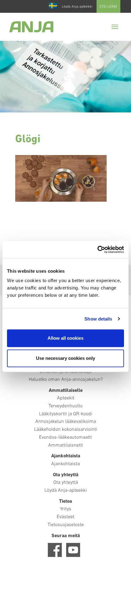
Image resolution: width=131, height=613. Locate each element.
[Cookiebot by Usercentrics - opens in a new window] (97, 249)
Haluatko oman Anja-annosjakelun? (66, 379)
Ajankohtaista (65, 464)
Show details (98, 318)
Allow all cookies (65, 338)
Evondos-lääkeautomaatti (65, 437)
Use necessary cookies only (65, 358)
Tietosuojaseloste (66, 525)
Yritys (65, 509)
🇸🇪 (53, 6)
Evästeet (65, 517)
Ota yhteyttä (65, 482)
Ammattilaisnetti (65, 445)
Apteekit (65, 398)
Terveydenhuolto (65, 406)
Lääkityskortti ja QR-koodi (65, 414)
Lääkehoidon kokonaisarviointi (65, 429)
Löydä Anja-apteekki (77, 7)
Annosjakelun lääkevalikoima (65, 421)
